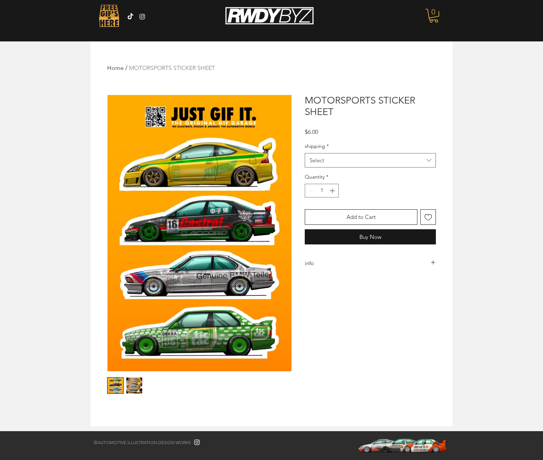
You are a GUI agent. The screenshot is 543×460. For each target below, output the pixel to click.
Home (115, 67)
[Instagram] (142, 16)
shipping (317, 146)
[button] (434, 16)
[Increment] (333, 190)
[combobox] (370, 160)
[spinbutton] (321, 190)
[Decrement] (310, 190)
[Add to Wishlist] (428, 217)
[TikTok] (130, 16)
